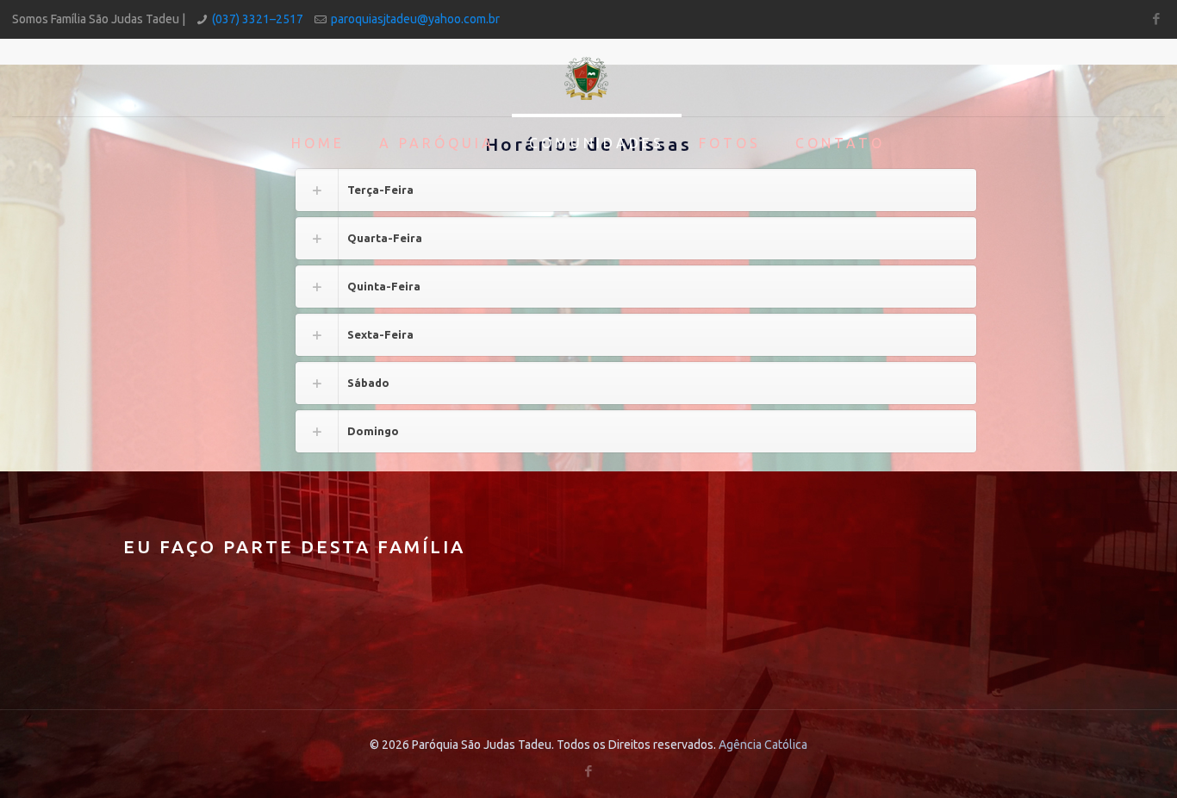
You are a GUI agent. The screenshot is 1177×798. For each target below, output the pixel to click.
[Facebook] (1156, 18)
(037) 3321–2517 (257, 19)
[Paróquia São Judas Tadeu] (588, 77)
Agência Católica (763, 744)
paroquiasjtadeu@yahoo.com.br (415, 19)
